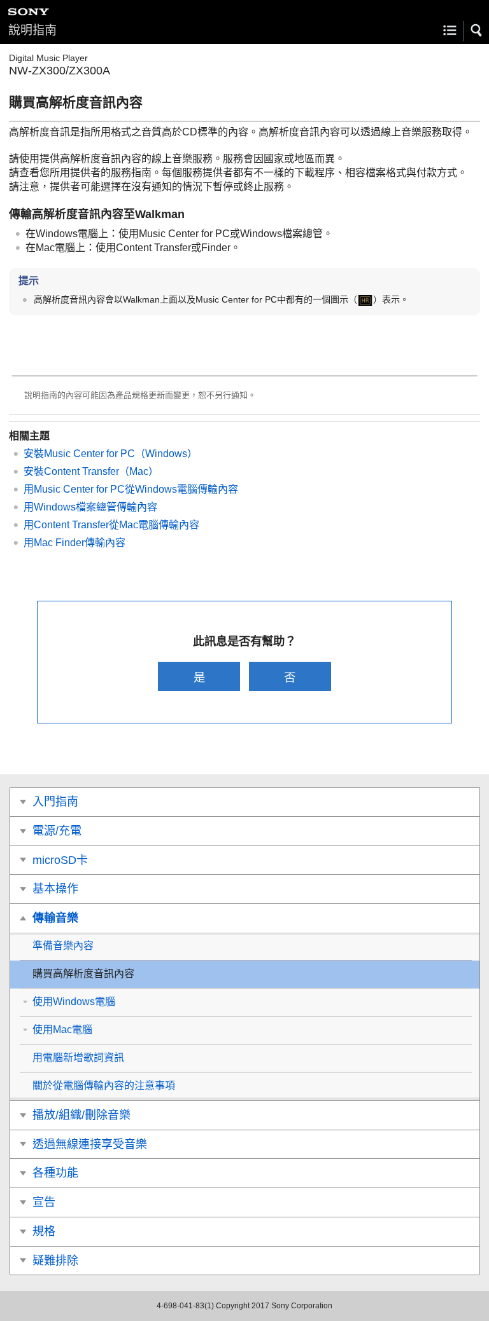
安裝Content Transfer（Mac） (91, 471)
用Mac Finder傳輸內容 (74, 542)
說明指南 (32, 30)
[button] (477, 30)
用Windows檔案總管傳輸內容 (90, 507)
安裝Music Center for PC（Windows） (110, 453)
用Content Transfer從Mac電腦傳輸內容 (111, 524)
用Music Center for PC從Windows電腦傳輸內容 (131, 489)
